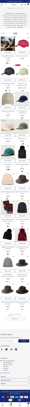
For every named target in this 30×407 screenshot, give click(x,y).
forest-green (7, 169)
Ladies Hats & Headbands (17, 8)
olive (22, 199)
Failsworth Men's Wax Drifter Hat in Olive (8, 303)
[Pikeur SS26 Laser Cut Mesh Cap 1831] (8, 71)
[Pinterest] (11, 349)
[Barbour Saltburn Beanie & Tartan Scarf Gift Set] (8, 207)
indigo (9, 63)
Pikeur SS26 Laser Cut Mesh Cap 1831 (7, 84)
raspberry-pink (22, 61)
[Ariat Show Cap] (8, 126)
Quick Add (8, 52)
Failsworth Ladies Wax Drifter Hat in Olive (22, 303)
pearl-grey (9, 90)
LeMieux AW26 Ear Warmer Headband (7, 57)
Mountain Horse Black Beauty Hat (22, 165)
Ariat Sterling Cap (8, 164)
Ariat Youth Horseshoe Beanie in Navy (22, 220)
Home (9, 8)
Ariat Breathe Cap (22, 138)
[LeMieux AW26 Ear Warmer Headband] (8, 44)
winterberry (8, 226)
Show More (15, 318)
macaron (21, 90)
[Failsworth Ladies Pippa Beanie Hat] (8, 179)
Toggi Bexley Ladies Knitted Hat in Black (8, 248)
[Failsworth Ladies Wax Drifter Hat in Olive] (22, 290)
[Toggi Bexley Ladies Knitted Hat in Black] (8, 235)
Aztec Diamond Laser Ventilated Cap (22, 112)
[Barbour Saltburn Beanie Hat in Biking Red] (22, 235)
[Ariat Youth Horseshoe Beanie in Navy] (22, 207)
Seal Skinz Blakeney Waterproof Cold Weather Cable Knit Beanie (8, 275)
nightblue (8, 90)
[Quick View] (13, 38)
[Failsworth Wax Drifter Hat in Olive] (22, 179)
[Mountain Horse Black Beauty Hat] (22, 152)
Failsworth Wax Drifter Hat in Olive (22, 192)
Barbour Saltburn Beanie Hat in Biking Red (22, 248)
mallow (23, 90)
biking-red (22, 254)
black (7, 63)
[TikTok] (16, 349)
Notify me (8, 135)
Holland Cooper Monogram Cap (7, 112)
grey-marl (9, 281)
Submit (24, 341)
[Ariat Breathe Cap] (22, 126)
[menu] (1, 5)
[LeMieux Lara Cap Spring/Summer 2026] (22, 71)
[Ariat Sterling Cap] (8, 152)
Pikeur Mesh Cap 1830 (22, 56)
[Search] (6, 5)
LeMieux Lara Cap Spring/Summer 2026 (22, 84)
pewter (21, 144)
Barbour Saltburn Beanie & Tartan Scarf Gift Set (8, 220)
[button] (14, 33)
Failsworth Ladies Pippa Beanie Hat (8, 192)
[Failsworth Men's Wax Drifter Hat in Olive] (8, 290)
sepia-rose (8, 144)
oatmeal (9, 199)
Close (28, 1)
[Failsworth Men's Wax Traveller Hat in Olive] (22, 262)
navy (22, 118)
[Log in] (22, 5)
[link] (20, 405)
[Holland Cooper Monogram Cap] (8, 99)
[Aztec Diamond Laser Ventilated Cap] (22, 99)
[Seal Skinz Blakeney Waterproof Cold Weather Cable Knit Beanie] (8, 262)
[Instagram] (6, 349)
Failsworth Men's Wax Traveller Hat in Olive (22, 275)
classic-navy (9, 169)
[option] (15, 1)
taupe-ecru (8, 118)
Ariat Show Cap (8, 138)
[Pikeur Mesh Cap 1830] (22, 44)
